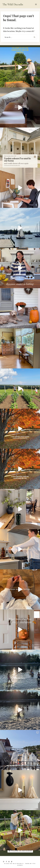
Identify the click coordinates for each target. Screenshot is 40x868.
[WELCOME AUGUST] (20, 710)
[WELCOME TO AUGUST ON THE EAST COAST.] (20, 670)
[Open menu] (36, 4)
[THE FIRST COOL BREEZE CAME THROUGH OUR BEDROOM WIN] (20, 107)
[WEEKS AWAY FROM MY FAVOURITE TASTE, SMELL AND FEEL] (20, 629)
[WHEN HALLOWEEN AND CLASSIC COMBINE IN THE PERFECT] (20, 790)
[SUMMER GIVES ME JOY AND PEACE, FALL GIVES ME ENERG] (20, 469)
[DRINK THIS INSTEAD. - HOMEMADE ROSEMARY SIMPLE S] (20, 549)
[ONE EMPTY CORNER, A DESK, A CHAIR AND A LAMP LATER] (20, 188)
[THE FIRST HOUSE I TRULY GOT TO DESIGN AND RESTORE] (20, 509)
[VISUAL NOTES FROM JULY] (20, 750)
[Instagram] (3, 861)
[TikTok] (11, 861)
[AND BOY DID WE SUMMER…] (20, 228)
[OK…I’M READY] (20, 308)
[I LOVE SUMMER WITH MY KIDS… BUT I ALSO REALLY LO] (20, 388)
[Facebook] (6, 861)
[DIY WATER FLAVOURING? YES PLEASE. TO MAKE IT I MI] (20, 268)
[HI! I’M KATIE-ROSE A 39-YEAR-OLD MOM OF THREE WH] (20, 67)
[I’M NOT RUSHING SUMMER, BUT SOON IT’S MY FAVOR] (20, 429)
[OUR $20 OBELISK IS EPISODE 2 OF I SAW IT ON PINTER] (20, 830)
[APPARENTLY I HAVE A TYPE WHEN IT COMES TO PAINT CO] (20, 147)
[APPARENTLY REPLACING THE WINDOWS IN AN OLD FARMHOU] (20, 348)
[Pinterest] (9, 861)
